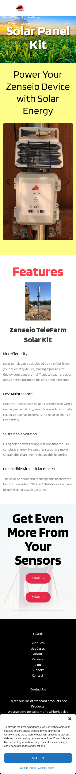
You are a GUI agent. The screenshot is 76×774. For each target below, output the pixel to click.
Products (38, 643)
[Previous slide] (8, 181)
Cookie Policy (28, 767)
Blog (38, 665)
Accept (38, 758)
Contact (38, 675)
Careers (38, 659)
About (38, 654)
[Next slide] (67, 181)
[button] (70, 719)
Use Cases (38, 648)
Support (38, 670)
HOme (38, 633)
